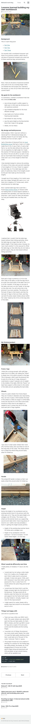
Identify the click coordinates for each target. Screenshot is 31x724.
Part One (7, 45)
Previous (8, 675)
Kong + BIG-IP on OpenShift (9, 706)
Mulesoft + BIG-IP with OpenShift (11, 686)
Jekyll (20, 720)
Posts (19, 2)
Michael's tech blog (7, 2)
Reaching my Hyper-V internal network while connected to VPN (15, 699)
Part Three (7, 50)
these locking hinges (11, 189)
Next (22, 675)
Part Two (7, 48)
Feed (3, 718)
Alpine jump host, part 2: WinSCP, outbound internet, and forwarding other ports (14, 692)
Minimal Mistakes (25, 720)
